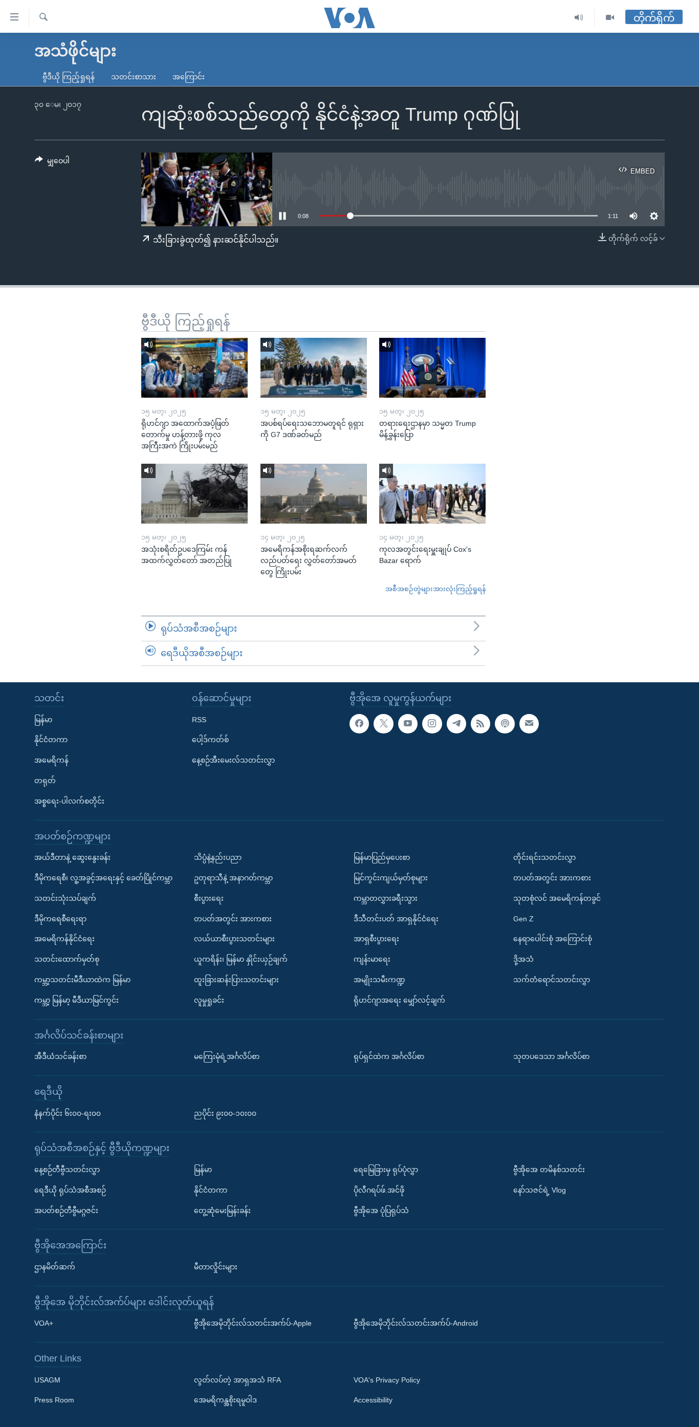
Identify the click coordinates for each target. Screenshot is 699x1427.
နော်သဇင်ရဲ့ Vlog (539, 1189)
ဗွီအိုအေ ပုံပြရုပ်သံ (381, 1210)
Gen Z (523, 918)
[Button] (52, 163)
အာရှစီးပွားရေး (376, 939)
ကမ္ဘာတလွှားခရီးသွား (386, 898)
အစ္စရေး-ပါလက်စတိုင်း (69, 800)
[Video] (610, 17)
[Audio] (579, 17)
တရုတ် (45, 780)
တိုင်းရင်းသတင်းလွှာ (544, 857)
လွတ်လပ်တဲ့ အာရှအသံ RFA (237, 1379)
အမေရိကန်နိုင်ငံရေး (64, 939)
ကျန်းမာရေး (372, 959)
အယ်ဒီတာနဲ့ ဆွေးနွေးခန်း (72, 857)
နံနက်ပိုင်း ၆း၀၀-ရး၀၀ (67, 1113)
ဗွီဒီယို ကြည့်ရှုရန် (68, 77)
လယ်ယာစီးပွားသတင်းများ (234, 939)
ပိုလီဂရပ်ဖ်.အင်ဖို (379, 1189)
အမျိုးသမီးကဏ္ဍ (379, 980)
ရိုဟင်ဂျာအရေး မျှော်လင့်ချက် (399, 1000)
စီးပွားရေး (209, 898)
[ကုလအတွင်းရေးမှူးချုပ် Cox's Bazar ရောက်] (432, 494)
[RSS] (480, 723)
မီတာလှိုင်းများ (215, 1267)
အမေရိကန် (51, 760)
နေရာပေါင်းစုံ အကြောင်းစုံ (552, 939)
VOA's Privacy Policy (387, 1379)
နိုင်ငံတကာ (51, 740)
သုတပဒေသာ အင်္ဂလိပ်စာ (551, 1056)
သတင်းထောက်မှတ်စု (66, 959)
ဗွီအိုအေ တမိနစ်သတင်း (549, 1169)
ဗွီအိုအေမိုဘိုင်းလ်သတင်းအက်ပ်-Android (416, 1323)
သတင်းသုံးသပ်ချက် (65, 898)
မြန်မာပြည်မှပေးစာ (382, 857)
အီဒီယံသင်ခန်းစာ (60, 1056)
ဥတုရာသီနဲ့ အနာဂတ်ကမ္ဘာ (233, 878)
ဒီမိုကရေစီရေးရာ (60, 918)
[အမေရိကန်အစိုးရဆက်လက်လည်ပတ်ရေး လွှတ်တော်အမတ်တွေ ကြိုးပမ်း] (313, 494)
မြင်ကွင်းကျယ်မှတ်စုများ (391, 878)
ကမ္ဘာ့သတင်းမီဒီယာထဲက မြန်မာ (82, 980)
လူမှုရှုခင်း (209, 1000)
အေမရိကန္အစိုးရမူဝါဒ (225, 1400)
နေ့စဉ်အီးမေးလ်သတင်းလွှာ (233, 760)
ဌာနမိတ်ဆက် (54, 1267)
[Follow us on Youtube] (408, 723)
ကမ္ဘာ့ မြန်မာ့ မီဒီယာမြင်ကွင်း (76, 1000)
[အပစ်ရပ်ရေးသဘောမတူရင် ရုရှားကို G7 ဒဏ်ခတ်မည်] (313, 368)
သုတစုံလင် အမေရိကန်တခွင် (557, 898)
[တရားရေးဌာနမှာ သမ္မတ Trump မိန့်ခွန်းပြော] (432, 368)
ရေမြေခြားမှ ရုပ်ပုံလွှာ (386, 1169)
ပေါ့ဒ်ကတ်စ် (210, 740)
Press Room (54, 1400)
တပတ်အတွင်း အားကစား (233, 918)
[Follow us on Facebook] (359, 723)
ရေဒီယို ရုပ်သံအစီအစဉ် (70, 1189)
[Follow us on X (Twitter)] (383, 723)
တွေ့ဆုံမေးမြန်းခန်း (222, 1210)
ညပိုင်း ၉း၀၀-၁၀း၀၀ (225, 1113)
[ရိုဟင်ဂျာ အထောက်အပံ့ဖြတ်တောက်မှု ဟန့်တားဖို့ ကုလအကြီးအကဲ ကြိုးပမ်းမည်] (194, 368)
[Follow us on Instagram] (432, 723)
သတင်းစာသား (133, 77)
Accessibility (373, 1400)
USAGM (47, 1379)
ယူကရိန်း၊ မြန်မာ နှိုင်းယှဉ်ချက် (241, 959)
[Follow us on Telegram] (456, 723)
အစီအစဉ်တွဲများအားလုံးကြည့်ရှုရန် (435, 589)
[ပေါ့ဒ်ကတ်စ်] (504, 723)
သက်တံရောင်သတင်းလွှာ (551, 980)
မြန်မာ (43, 719)
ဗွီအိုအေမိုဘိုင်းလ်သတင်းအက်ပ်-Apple (253, 1323)
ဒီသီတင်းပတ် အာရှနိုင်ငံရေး (396, 918)
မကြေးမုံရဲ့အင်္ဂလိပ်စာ (226, 1056)
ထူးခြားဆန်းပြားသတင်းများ (236, 980)
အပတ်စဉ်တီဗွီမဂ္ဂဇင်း (66, 1210)
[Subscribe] (529, 723)
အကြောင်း (188, 77)
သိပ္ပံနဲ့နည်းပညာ (218, 857)
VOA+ (43, 1323)
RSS (199, 719)
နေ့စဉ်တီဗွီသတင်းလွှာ (67, 1169)
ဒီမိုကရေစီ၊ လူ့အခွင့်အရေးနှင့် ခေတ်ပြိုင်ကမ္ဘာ (103, 878)
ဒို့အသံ (523, 959)
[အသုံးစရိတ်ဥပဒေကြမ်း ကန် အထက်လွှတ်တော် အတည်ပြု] (194, 494)
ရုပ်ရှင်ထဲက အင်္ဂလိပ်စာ (389, 1056)
